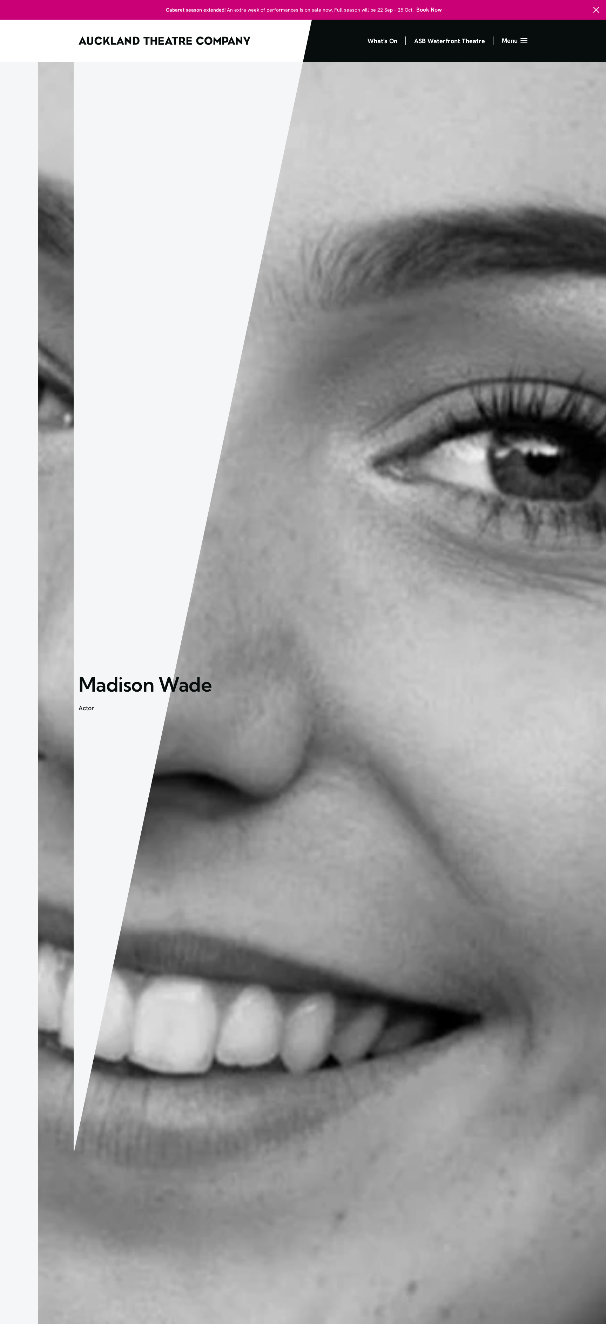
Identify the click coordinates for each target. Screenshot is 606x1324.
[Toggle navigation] (514, 40)
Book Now (429, 9)
